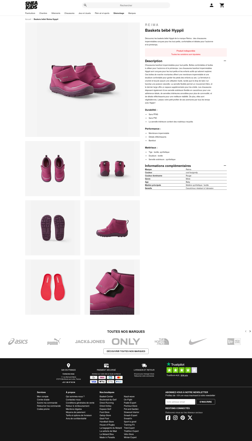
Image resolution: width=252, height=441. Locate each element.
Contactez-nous (68, 374)
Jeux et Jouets (85, 13)
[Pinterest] (182, 418)
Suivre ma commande (47, 402)
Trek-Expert (129, 427)
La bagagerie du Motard (111, 427)
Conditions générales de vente (80, 402)
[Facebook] (168, 418)
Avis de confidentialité (76, 418)
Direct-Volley (105, 405)
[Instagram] (175, 418)
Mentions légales (74, 408)
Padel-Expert (130, 402)
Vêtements (55, 13)
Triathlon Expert (131, 430)
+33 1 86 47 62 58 (68, 382)
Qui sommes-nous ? (75, 396)
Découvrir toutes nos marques (126, 351)
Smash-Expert (130, 415)
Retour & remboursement (77, 405)
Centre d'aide (43, 399)
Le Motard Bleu (107, 434)
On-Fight (128, 399)
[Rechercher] (85, 5)
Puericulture (30, 13)
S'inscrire (206, 401)
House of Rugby (107, 424)
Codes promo (43, 408)
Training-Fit (129, 424)
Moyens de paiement (75, 412)
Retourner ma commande (49, 405)
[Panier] (222, 5)
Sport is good (130, 421)
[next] (250, 331)
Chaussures (69, 13)
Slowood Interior (131, 412)
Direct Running (107, 402)
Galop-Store (105, 415)
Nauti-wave (129, 396)
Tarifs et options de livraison (79, 415)
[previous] (246, 331)
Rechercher (126, 5)
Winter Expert (130, 437)
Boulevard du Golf (108, 399)
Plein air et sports (102, 13)
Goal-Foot (104, 418)
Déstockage (119, 13)
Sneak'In (128, 418)
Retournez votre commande (144, 376)
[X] (190, 418)
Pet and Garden (131, 408)
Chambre (43, 13)
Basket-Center (106, 396)
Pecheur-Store (130, 405)
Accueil (28, 19)
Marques (132, 13)
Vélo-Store (129, 434)
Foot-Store (104, 412)
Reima (152, 25)
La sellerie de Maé (108, 430)
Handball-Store (107, 421)
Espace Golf (105, 408)
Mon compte (42, 396)
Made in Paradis (107, 437)
